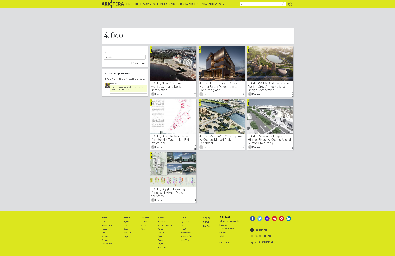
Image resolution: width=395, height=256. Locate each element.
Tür (105, 52)
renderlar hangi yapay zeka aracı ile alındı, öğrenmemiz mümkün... (127, 88)
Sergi (126, 229)
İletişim (222, 236)
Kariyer (189, 4)
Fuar (126, 225)
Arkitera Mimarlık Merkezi (230, 221)
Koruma (161, 229)
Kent (103, 233)
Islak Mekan (186, 233)
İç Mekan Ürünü (187, 236)
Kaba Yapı (185, 240)
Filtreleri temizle (138, 63)
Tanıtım (163, 4)
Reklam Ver (261, 230)
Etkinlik (137, 4)
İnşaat (104, 229)
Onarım (161, 240)
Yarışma (147, 4)
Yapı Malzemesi (108, 244)
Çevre (104, 222)
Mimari (161, 233)
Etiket (197, 4)
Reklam (222, 232)
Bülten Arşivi (224, 242)
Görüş (181, 4)
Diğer (126, 236)
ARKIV (204, 4)
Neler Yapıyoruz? (217, 4)
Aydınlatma (186, 222)
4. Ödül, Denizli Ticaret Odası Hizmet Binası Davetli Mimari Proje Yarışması (126, 79)
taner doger (114, 84)
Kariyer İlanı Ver (263, 236)
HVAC (183, 229)
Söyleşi (172, 4)
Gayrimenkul (107, 225)
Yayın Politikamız (226, 229)
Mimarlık (105, 236)
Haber (129, 4)
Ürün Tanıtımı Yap (264, 242)
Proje (155, 4)
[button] (125, 57)
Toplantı (127, 233)
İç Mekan (162, 222)
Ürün (183, 217)
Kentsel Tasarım (165, 225)
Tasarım (105, 240)
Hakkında (223, 225)
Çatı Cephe (185, 225)
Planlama (162, 247)
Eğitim (126, 222)
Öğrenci (144, 225)
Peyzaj (161, 244)
